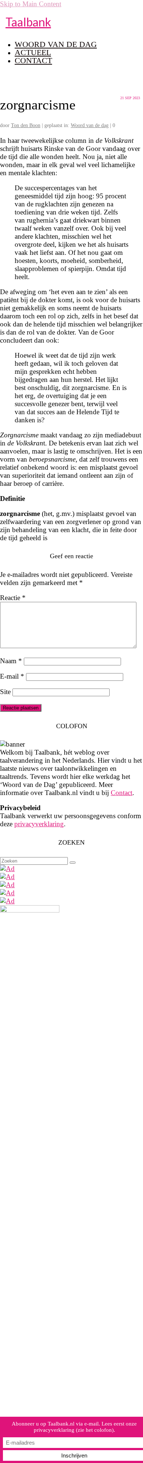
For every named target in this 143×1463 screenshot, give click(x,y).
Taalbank (28, 22)
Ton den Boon (25, 125)
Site (5, 692)
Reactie (13, 598)
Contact (121, 792)
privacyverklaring (39, 824)
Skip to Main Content (30, 4)
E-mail (12, 676)
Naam (11, 661)
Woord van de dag (90, 125)
